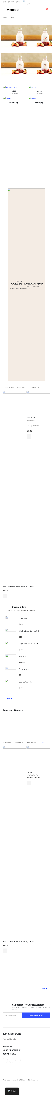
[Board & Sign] (11, 672)
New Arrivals (21, 387)
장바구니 (5, 596)
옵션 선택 (29, 783)
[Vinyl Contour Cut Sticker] (11, 647)
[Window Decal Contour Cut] (11, 634)
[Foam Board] (11, 621)
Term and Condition (10, 1039)
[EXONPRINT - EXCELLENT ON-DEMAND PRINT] (12, 10)
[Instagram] (48, 3)
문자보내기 (11, 2)
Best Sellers (9, 387)
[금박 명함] (11, 659)
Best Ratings (34, 387)
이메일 (5, 2)
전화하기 (18, 2)
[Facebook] (40, 3)
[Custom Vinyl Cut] (11, 685)
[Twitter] (44, 3)
